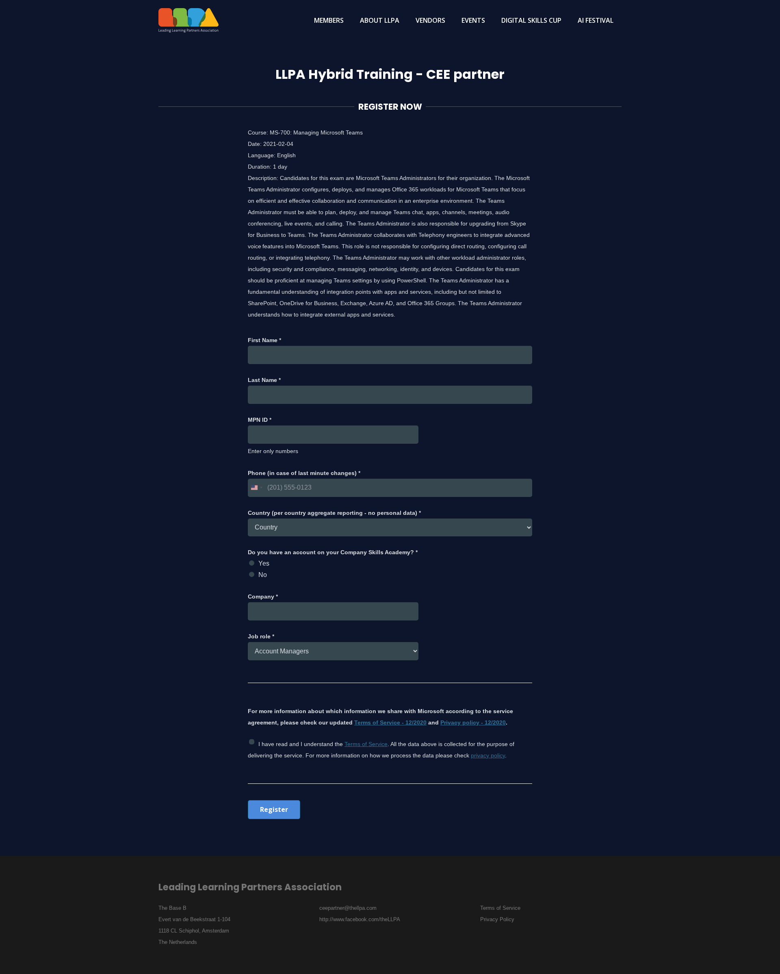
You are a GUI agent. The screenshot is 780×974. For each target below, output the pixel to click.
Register (274, 809)
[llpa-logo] (188, 20)
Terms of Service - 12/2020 (390, 722)
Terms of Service (366, 744)
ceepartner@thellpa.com (348, 908)
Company (263, 596)
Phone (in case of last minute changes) (304, 473)
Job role (261, 636)
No (262, 574)
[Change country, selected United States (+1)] (256, 488)
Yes (263, 563)
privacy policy (488, 755)
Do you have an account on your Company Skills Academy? (333, 552)
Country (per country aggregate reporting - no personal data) (334, 513)
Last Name (264, 380)
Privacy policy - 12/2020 (473, 722)
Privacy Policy (497, 919)
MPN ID (259, 419)
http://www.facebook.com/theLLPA (359, 919)
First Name (264, 340)
